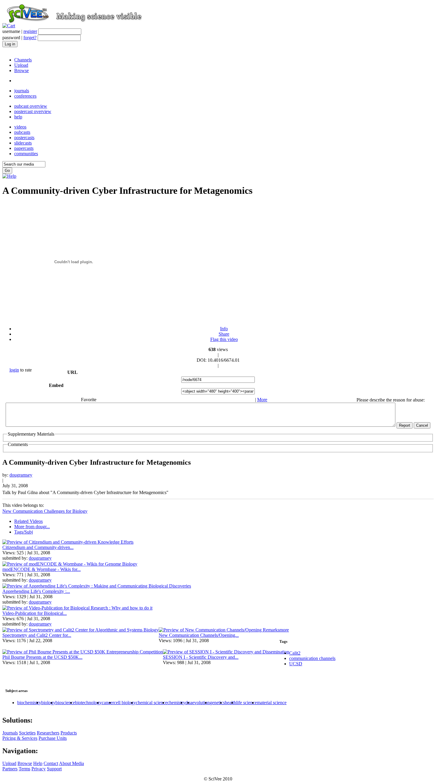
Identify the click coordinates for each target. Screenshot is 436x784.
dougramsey (20, 474)
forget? (29, 37)
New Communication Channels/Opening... (199, 635)
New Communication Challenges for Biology (44, 511)
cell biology (125, 702)
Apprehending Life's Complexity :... (36, 591)
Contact (51, 763)
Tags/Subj (23, 531)
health (230, 702)
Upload (21, 65)
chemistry (176, 702)
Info (224, 328)
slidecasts (23, 142)
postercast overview (32, 111)
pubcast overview (30, 106)
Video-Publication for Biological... (34, 613)
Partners (9, 768)
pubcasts (22, 132)
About (65, 763)
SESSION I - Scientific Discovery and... (200, 657)
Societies (27, 732)
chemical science (151, 702)
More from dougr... (32, 526)
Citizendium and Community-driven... (38, 547)
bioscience (65, 702)
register (30, 31)
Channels (23, 59)
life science (246, 702)
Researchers (48, 732)
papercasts (24, 148)
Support (54, 768)
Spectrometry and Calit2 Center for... (36, 635)
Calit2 (294, 653)
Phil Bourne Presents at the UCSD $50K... (42, 657)
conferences (25, 96)
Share (224, 334)
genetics (217, 702)
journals (21, 90)
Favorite (88, 399)
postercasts (24, 137)
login (14, 369)
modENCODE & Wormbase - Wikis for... (41, 569)
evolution (201, 702)
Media (77, 763)
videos (20, 126)
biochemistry (29, 702)
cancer (108, 702)
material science (272, 702)
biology (48, 702)
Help (37, 763)
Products (69, 732)
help (18, 116)
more (284, 629)
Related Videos (28, 521)
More (262, 399)
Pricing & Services (19, 738)
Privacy (38, 768)
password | (19, 37)
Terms (24, 768)
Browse (21, 70)
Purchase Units (53, 738)
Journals (10, 732)
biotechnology (88, 702)
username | (19, 31)
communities (26, 153)
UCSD (295, 663)
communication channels (312, 658)
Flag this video (224, 339)
